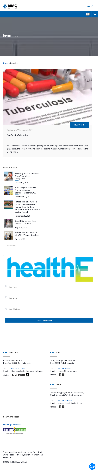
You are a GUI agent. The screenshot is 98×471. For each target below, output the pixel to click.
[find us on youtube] (23, 375)
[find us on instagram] (16, 375)
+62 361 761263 (64, 368)
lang (89, 6)
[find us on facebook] (13, 375)
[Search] (88, 14)
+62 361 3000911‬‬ (18, 368)
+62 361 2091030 (65, 400)
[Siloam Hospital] (25, 430)
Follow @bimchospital (13, 424)
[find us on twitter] (19, 375)
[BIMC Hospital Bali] (10, 5)
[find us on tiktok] (27, 375)
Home (6, 63)
